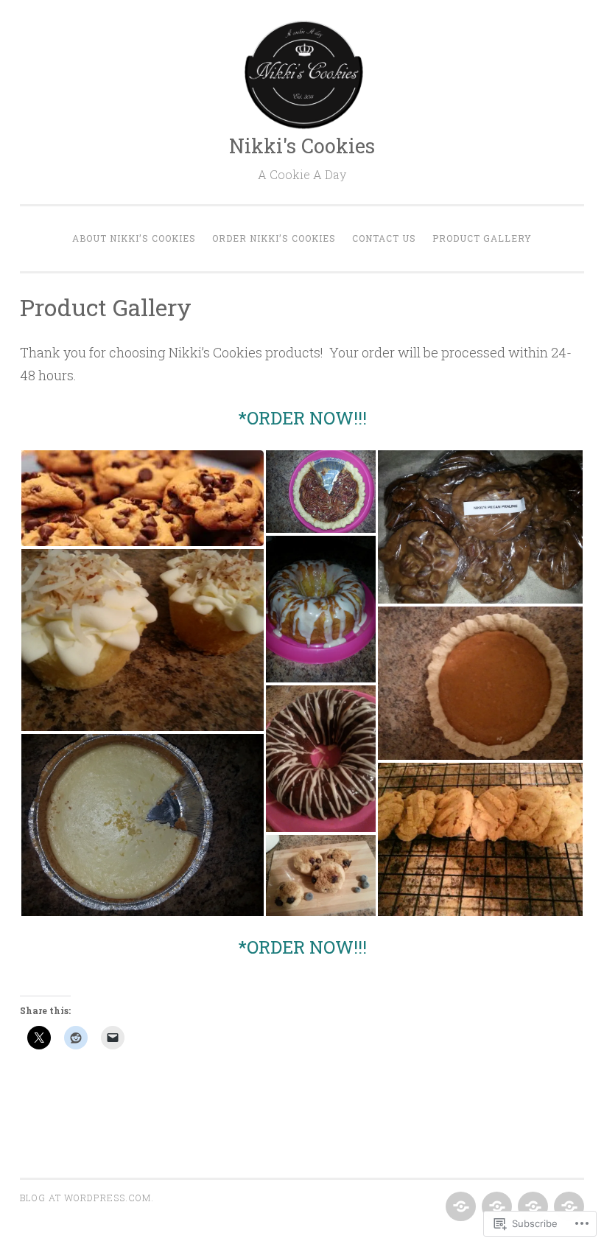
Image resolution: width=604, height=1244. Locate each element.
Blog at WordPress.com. (87, 1197)
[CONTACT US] (531, 1207)
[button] (142, 498)
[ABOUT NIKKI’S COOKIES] (459, 1207)
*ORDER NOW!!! (302, 418)
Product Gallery (482, 238)
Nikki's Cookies (302, 145)
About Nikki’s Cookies (134, 238)
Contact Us (384, 238)
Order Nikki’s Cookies (274, 238)
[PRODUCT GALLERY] (567, 1207)
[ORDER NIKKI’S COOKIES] (495, 1207)
